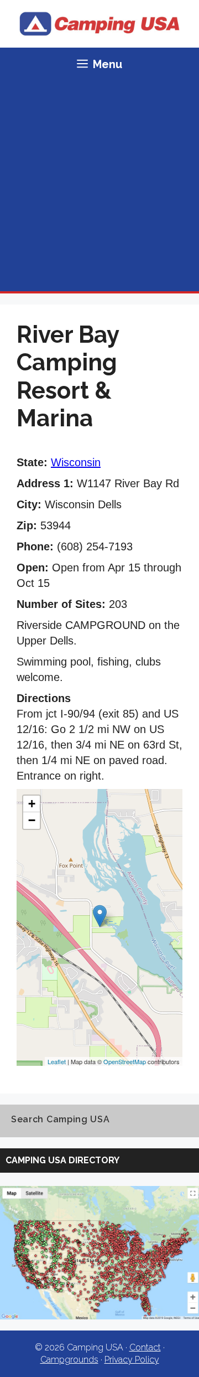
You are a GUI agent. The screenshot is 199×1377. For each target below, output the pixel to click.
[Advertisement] (99, 186)
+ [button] (31, 804)
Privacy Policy (131, 1359)
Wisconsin (76, 462)
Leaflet (57, 1061)
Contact (145, 1347)
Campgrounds (69, 1359)
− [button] (31, 820)
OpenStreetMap (124, 1061)
